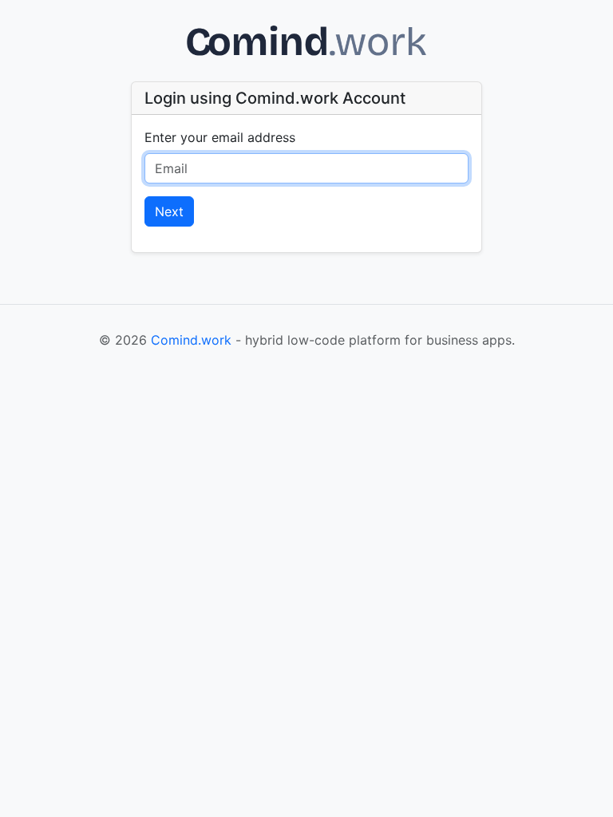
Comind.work (191, 340)
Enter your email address (219, 137)
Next (169, 211)
